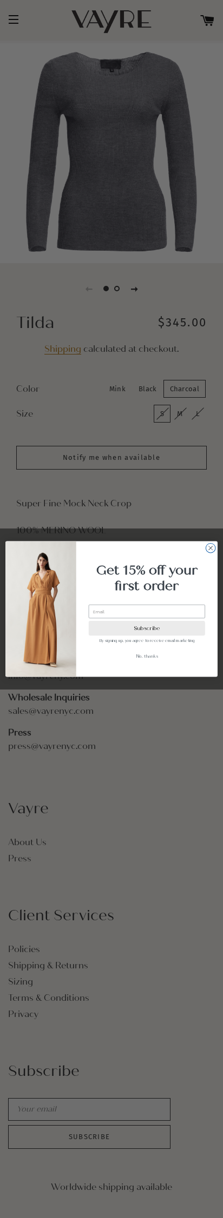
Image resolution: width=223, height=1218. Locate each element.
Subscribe (147, 628)
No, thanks (147, 656)
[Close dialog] (210, 548)
